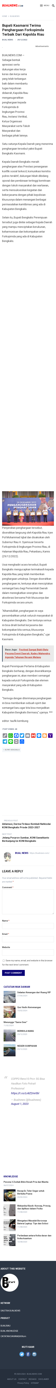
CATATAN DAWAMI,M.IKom (13, 1336)
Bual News (7, 40)
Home (4, 16)
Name (5, 921)
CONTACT (22, 1379)
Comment (7, 887)
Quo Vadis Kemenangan (29, 1007)
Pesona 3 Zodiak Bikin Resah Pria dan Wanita (26, 1182)
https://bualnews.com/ (39, 853)
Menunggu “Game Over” (15, 1022)
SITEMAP (35, 1383)
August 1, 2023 (20, 1103)
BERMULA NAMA (25, 1031)
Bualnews (14, 16)
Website (6, 947)
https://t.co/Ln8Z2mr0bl (25, 1093)
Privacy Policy (23, 1383)
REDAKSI (32, 1379)
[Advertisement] (42, 93)
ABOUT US (11, 1379)
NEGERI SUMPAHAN (27, 1046)
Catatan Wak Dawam (17, 986)
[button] (44, 5)
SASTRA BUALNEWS (10, 1310)
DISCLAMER (43, 1379)
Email (5, 934)
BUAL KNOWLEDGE (9, 1331)
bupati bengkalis (12, 750)
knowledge (11, 1176)
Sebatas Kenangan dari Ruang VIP (34, 992)
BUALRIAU (5, 1326)
